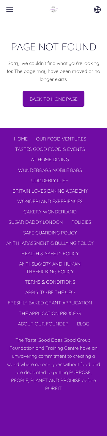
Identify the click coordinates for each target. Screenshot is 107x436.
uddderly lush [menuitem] (50, 180)
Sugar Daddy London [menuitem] (36, 222)
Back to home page (54, 99)
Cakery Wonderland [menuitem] (50, 212)
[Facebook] (40, 405)
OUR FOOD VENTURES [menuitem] (61, 139)
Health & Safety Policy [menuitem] (50, 253)
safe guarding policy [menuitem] (50, 233)
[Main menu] (9, 9)
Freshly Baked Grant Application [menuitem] (50, 303)
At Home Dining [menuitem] (50, 159)
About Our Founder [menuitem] (43, 324)
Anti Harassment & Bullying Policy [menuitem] (50, 243)
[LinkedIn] (53, 405)
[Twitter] (27, 405)
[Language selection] (97, 9)
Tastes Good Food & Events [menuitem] (50, 149)
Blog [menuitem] (83, 324)
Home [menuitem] (21, 139)
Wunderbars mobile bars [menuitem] (50, 170)
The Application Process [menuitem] (50, 313)
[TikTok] (67, 405)
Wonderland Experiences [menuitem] (50, 201)
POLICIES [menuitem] (81, 222)
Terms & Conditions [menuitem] (50, 282)
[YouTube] (80, 405)
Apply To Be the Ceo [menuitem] (50, 292)
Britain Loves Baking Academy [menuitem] (50, 191)
